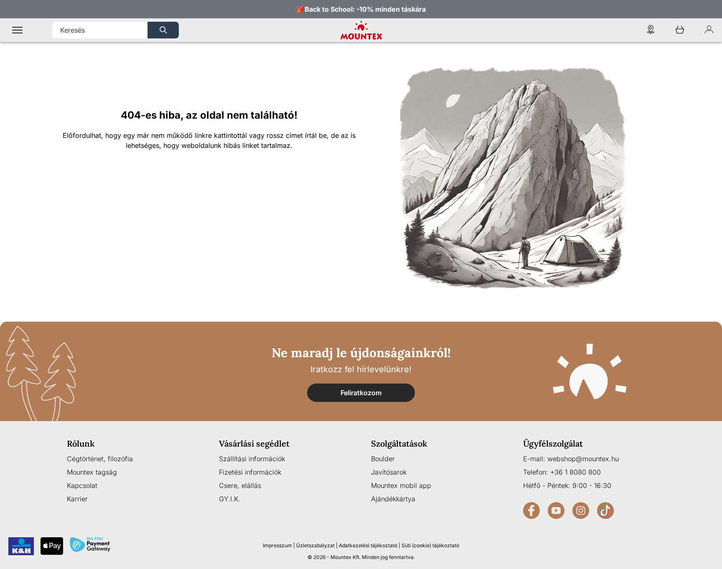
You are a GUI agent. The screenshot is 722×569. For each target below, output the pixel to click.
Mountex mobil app (401, 485)
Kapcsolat (82, 485)
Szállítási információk (252, 459)
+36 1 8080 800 (575, 472)
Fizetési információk (250, 472)
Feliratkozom (361, 393)
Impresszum (277, 545)
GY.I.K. (229, 499)
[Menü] (17, 30)
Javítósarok (389, 472)
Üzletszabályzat (315, 545)
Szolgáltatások (399, 443)
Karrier (77, 499)
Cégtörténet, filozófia (100, 459)
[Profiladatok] (709, 30)
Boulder (383, 459)
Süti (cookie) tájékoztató (430, 545)
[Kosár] (680, 30)
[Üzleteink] (650, 30)
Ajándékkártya (393, 499)
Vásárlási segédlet (254, 443)
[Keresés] (163, 30)
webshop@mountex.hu (583, 459)
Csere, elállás (240, 485)
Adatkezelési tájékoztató (368, 545)
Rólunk (81, 443)
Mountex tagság (92, 472)
